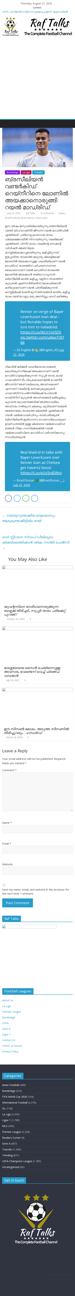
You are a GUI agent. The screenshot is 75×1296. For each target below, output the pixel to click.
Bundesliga (12, 172)
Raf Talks (31, 213)
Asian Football (10, 1085)
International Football (14, 1102)
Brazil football (12, 217)
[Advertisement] (37, 79)
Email (6, 843)
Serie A (6, 1028)
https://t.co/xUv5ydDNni (41, 472)
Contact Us (8, 1040)
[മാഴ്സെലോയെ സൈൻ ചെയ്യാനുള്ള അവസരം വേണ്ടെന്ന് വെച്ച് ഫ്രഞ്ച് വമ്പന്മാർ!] (37, 629)
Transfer (38, 172)
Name (7, 822)
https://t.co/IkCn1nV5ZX (40, 332)
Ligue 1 (6, 1034)
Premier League (11, 1011)
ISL (4, 1108)
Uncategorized (10, 1167)
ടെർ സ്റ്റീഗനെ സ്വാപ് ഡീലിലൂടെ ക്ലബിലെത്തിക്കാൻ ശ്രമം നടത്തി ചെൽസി (35, 542)
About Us (7, 1000)
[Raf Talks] (6, 123)
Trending (7, 1155)
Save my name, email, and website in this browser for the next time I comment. (35, 891)
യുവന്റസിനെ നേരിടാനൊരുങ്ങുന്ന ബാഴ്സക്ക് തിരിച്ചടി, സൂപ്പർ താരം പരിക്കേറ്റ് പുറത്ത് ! (35, 610)
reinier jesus (41, 217)
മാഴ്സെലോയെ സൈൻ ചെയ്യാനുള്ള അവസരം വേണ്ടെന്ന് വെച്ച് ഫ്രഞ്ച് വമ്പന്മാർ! (32, 671)
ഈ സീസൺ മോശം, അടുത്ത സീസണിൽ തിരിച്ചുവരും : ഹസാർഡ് (36, 731)
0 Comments (47, 213)
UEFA (5, 1023)
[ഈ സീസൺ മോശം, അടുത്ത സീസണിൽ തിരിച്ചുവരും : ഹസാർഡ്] (37, 690)
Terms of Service (12, 1045)
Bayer (62, 213)
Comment (9, 770)
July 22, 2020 (21, 485)
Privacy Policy (10, 1051)
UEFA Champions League (17, 1161)
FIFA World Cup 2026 (14, 1096)
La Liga (26, 172)
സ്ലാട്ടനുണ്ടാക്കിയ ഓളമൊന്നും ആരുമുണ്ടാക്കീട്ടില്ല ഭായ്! (28, 518)
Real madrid (27, 217)
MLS (4, 1126)
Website (7, 864)
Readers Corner (11, 1137)
